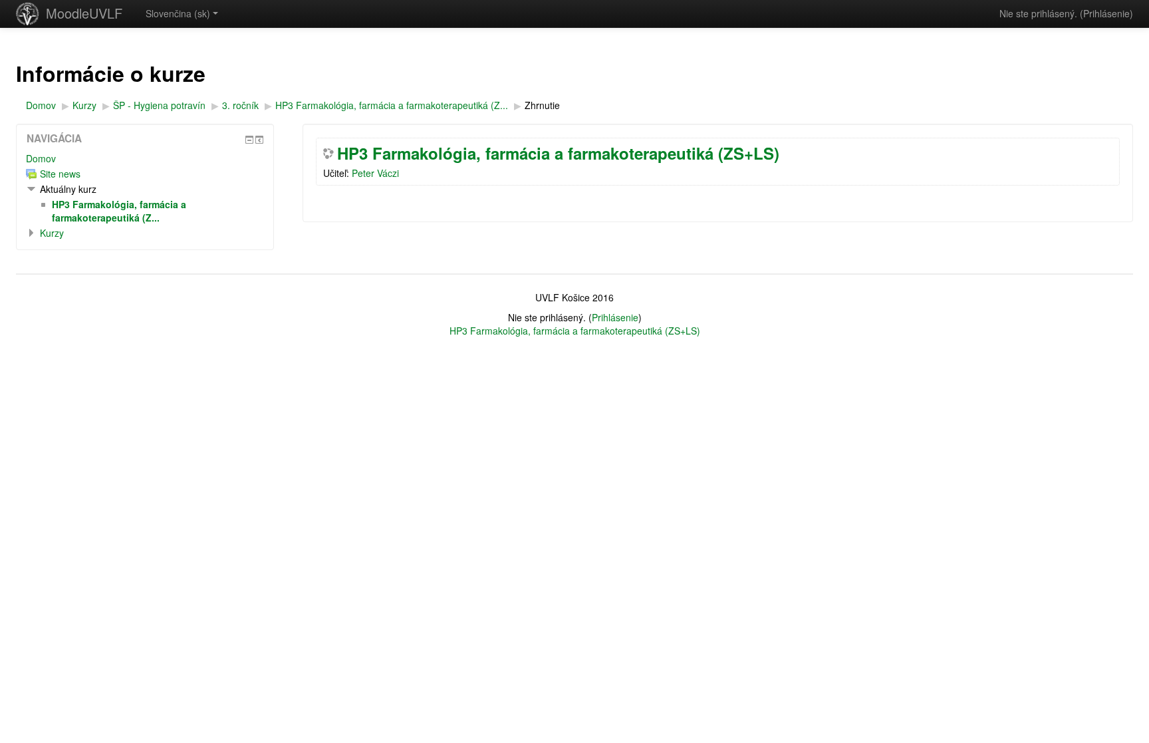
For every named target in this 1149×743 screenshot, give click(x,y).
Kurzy (52, 232)
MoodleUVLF (84, 13)
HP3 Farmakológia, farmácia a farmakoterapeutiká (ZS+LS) (558, 153)
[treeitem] (145, 158)
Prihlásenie (1106, 13)
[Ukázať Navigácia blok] (249, 140)
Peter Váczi (375, 173)
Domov (41, 158)
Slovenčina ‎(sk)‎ (178, 13)
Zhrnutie (542, 105)
